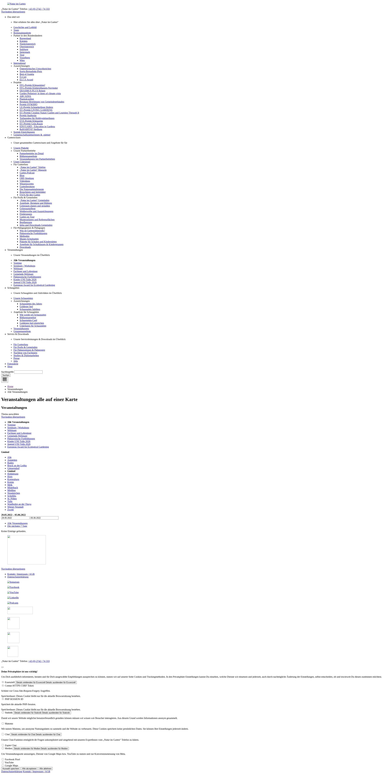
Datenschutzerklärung (17, 577)
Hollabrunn (12, 473)
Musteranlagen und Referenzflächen (37, 219)
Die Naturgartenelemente (32, 189)
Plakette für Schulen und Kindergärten (38, 241)
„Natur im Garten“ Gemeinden (34, 200)
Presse (16, 358)
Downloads (25, 247)
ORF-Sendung (27, 178)
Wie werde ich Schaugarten (33, 314)
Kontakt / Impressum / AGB (21, 574)
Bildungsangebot (28, 317)
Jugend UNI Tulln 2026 (25, 282)
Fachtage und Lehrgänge (25, 271)
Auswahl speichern (10, 768)
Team (16, 30)
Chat (7, 734)
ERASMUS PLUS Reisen (32, 90)
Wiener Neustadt (15, 507)
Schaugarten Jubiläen (30, 309)
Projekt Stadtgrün (28, 115)
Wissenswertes (27, 183)
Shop (9, 366)
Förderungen (26, 214)
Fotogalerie (12, 363)
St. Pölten (12, 498)
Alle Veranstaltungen (17, 523)
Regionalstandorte (22, 33)
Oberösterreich (27, 46)
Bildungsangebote (28, 156)
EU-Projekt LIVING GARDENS (36, 110)
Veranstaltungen (21, 328)
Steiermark (25, 52)
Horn (9, 476)
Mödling (11, 490)
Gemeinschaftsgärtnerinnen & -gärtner (31, 134)
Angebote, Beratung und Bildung (36, 203)
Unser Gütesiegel (21, 161)
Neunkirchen (13, 493)
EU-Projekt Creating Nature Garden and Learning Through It (49, 112)
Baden (10, 462)
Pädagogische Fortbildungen (33, 233)
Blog (22, 175)
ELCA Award (26, 79)
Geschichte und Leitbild (25, 27)
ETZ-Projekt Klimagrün (31, 121)
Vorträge (17, 263)
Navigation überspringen (13, 11)
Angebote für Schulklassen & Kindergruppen (41, 244)
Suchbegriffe (7, 372)
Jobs (15, 361)
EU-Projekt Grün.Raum (31, 123)
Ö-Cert (23, 77)
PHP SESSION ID (14, 699)
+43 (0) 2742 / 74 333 (39, 9)
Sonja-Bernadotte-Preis (31, 71)
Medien (8, 748)
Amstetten (12, 460)
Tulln (9, 501)
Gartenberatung (27, 186)
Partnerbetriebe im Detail (32, 153)
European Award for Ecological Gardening (34, 285)
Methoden (24, 236)
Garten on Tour (27, 217)
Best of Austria (27, 74)
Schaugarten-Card (28, 320)
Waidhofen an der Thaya (19, 504)
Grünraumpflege (28, 208)
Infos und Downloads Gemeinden (36, 225)
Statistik (9, 712)
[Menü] (4, 380)
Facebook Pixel (12, 759)
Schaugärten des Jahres (31, 303)
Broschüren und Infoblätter (33, 192)
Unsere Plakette (21, 148)
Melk (9, 485)
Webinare (18, 268)
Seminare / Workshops (24, 265)
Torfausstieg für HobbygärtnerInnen (37, 118)
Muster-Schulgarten (29, 239)
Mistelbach (12, 487)
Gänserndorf (13, 468)
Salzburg (24, 49)
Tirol (22, 55)
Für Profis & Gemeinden (25, 347)
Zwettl (10, 509)
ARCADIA (25, 96)
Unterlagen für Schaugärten (33, 325)
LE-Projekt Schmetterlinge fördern (36, 107)
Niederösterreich (28, 44)
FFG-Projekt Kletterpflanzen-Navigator (39, 88)
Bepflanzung (26, 222)
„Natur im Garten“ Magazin (33, 170)
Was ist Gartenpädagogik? (32, 230)
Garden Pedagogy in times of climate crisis (40, 93)
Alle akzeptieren (29, 768)
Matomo (9, 723)
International (19, 63)
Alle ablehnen (45, 768)
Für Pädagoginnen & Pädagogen (29, 350)
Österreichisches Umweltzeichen (35, 68)
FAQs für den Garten (30, 194)
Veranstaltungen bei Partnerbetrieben (37, 159)
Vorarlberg (25, 57)
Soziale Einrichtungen (24, 132)
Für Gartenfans (20, 344)
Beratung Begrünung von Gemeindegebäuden (42, 101)
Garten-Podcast (27, 172)
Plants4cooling (27, 99)
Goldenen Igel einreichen (32, 323)
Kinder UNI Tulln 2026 (24, 279)
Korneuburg (13, 479)
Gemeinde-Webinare (23, 274)
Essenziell (10, 682)
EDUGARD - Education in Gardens (37, 126)
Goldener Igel (26, 306)
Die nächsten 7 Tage (17, 526)
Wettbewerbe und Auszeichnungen (36, 211)
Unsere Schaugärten (23, 298)
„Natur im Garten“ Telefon (32, 167)
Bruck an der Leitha (17, 465)
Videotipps (25, 181)
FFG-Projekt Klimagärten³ (32, 85)
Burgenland (25, 38)
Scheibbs (11, 496)
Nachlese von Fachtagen (25, 352)
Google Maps (11, 765)
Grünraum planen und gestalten (35, 205)
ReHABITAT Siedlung (31, 129)
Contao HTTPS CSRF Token (19, 685)
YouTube (9, 762)
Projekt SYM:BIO (28, 104)
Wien (22, 60)
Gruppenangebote (22, 331)
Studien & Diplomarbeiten (26, 355)
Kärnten (23, 41)
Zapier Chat (10, 745)
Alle (9, 457)
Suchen (5, 375)
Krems (10, 482)
